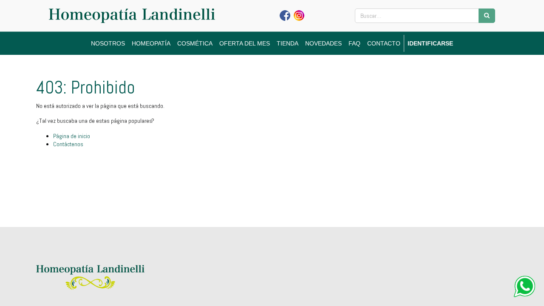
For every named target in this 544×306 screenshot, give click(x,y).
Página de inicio (71, 136)
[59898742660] (524, 286)
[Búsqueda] (487, 15)
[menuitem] (108, 43)
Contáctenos (68, 144)
